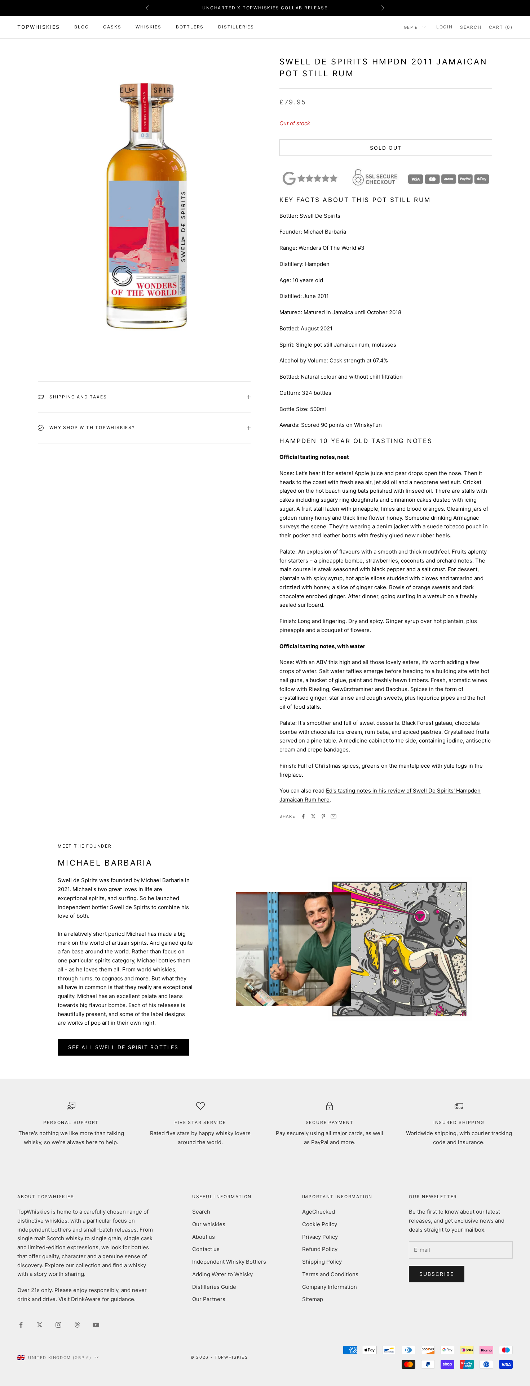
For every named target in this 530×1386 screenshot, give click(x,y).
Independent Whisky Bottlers (229, 1261)
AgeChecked (318, 1211)
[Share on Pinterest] (323, 816)
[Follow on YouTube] (96, 1324)
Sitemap (312, 1299)
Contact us (206, 1249)
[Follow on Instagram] (58, 1324)
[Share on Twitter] (313, 816)
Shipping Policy (322, 1261)
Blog (81, 27)
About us (203, 1236)
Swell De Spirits (320, 215)
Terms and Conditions (330, 1274)
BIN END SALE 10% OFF (265, 8)
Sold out (386, 148)
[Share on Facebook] (303, 816)
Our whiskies (208, 1224)
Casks (112, 27)
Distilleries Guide (214, 1286)
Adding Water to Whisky (222, 1274)
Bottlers (190, 27)
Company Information (329, 1286)
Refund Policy (319, 1249)
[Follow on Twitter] (39, 1324)
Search (201, 1211)
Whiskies (148, 27)
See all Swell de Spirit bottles (123, 1047)
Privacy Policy (320, 1236)
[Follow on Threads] (77, 1324)
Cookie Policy (319, 1224)
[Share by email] (333, 816)
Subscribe (436, 1274)
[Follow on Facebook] (21, 1324)
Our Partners (208, 1299)
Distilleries (236, 27)
